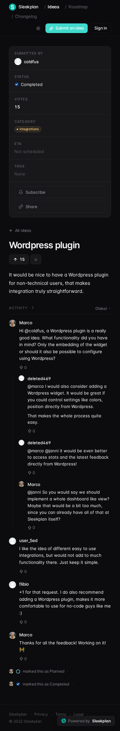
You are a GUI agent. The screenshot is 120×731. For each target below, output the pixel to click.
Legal (79, 714)
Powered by (89, 720)
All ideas (23, 230)
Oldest (101, 308)
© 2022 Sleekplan (25, 721)
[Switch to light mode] (38, 28)
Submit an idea (69, 28)
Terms (60, 714)
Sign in (100, 28)
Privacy (41, 714)
